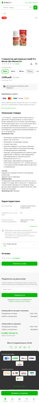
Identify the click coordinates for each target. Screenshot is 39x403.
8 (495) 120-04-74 (9, 333)
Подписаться (19, 295)
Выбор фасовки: (7, 67)
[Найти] (30, 8)
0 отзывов (16, 64)
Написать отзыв (19, 264)
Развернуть (33, 226)
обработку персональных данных (19, 301)
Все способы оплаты (9, 108)
